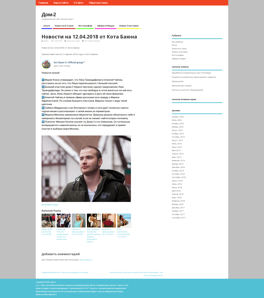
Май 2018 (176, 191)
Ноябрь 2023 (178, 123)
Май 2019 (176, 150)
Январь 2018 (177, 204)
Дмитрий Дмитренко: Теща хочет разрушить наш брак (65, 272)
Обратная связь (98, 2)
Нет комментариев (92, 41)
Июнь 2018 (177, 187)
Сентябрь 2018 (179, 177)
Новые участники (128, 25)
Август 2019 (177, 140)
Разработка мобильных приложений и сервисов (194, 77)
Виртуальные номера (182, 85)
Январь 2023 (177, 127)
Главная (43, 2)
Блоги (47, 25)
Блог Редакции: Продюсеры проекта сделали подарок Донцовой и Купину (94, 235)
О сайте (78, 2)
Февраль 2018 (178, 201)
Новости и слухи (64, 25)
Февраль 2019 (178, 160)
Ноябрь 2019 (178, 133)
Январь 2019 (177, 164)
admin (46, 41)
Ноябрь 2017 (178, 211)
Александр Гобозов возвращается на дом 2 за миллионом (62, 234)
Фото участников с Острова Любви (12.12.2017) (123, 233)
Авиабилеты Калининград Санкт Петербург (191, 73)
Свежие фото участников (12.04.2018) (47, 231)
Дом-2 (49, 14)
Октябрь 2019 (178, 137)
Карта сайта (61, 2)
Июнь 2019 (177, 147)
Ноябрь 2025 (178, 117)
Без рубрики (177, 42)
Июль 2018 (177, 184)
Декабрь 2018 (178, 167)
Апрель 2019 (177, 153)
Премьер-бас (178, 81)
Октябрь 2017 (178, 214)
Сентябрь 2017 (179, 217)
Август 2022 (177, 130)
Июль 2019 (177, 143)
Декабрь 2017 (178, 207)
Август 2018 (177, 180)
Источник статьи (50, 204)
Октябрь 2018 (178, 174)
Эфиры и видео (105, 25)
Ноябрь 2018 (178, 170)
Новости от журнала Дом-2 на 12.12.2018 (78, 231)
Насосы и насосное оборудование (187, 90)
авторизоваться (85, 260)
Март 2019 (177, 157)
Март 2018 (177, 197)
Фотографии (85, 25)
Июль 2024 (177, 120)
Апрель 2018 (177, 194)
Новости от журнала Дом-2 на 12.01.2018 (108, 231)
